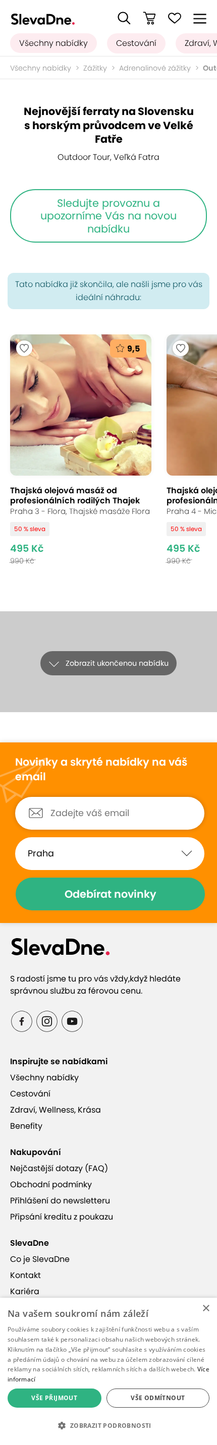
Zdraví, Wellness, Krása (55, 1110)
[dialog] (108, 1371)
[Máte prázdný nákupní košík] (149, 18)
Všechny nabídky (53, 43)
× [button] (205, 1308)
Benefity (26, 1126)
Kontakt (25, 1275)
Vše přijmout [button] (54, 1398)
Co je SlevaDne (40, 1259)
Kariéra (24, 1291)
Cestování (136, 43)
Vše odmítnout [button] (158, 1398)
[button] (124, 18)
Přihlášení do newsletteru (60, 1200)
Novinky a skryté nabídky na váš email (101, 769)
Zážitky (95, 68)
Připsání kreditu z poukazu (61, 1217)
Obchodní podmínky (51, 1184)
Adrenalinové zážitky (155, 68)
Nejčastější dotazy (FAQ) (59, 1168)
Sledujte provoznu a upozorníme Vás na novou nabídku (108, 216)
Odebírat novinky (110, 894)
